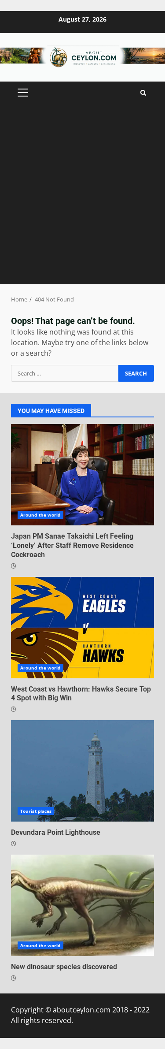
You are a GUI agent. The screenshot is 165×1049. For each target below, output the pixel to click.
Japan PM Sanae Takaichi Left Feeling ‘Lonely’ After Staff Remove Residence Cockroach (82, 474)
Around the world (40, 515)
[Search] (143, 92)
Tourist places (35, 811)
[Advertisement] (82, 197)
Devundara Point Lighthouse (82, 771)
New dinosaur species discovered (82, 905)
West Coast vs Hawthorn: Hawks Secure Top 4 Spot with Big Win (82, 627)
